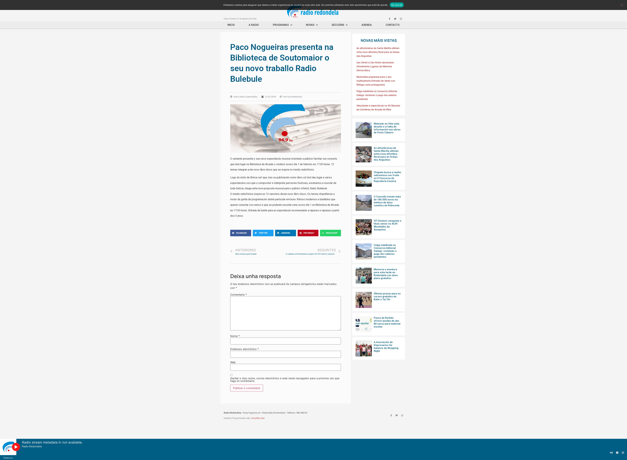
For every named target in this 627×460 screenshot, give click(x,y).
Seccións (338, 24)
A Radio (254, 24)
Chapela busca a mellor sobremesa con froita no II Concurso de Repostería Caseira (387, 177)
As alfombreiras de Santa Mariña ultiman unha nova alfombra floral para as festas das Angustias (377, 52)
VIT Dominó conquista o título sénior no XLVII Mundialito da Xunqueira (387, 225)
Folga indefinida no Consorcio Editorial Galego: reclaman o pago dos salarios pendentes (376, 95)
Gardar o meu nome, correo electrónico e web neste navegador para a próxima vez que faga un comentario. (284, 379)
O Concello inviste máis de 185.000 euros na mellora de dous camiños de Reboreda (387, 201)
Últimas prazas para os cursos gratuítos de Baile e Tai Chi (387, 296)
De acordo (396, 5)
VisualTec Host (258, 418)
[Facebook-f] (389, 18)
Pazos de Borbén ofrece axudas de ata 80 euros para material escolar (387, 322)
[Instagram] (400, 18)
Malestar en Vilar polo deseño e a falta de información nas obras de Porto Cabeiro (387, 128)
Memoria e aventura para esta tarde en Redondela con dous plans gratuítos (386, 274)
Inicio (231, 24)
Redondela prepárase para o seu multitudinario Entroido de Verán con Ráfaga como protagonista (375, 80)
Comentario (238, 294)
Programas (281, 24)
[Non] (622, 4)
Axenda (367, 24)
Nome (235, 336)
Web (233, 362)
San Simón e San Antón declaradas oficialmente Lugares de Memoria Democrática (375, 66)
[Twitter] (395, 18)
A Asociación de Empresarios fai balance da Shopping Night (386, 346)
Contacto (393, 24)
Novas (310, 24)
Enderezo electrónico (244, 349)
